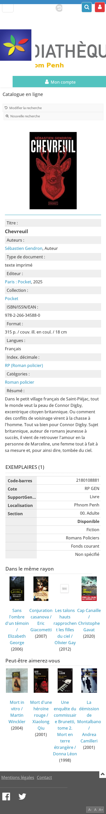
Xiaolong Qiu (40, 725)
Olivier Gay (65, 642)
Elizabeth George (17, 639)
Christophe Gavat (89, 626)
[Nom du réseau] (17, 45)
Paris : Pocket (18, 282)
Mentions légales (17, 777)
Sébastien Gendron (23, 248)
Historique (56, 7)
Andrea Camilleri (89, 738)
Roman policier (19, 382)
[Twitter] (22, 796)
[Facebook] (6, 796)
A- (90, 809)
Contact (44, 777)
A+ (101, 809)
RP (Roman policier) (24, 365)
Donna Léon (65, 754)
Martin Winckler (16, 718)
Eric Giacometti (41, 626)
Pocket (11, 298)
